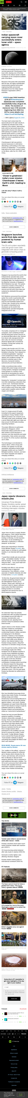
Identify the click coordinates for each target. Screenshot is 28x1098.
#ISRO (5, 97)
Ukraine (19, 791)
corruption (15, 574)
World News (9, 31)
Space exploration (11, 213)
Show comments (14, 227)
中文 (26, 1031)
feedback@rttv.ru (18, 221)
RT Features (6, 866)
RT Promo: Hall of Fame (14, 1074)
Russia (8, 789)
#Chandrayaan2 (17, 99)
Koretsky (18, 548)
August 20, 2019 (19, 117)
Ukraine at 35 (6, 794)
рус (11, 1031)
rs (22, 1031)
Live (14, 1046)
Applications (14, 1049)
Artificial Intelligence (8, 474)
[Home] (2, 2)
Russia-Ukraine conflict (9, 791)
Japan (3, 789)
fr (18, 1031)
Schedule (14, 1056)
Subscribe (14, 998)
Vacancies (14, 1085)
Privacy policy (14, 1067)
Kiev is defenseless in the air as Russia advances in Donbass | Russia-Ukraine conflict (14, 9)
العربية (2, 1031)
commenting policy (17, 218)
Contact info (14, 1078)
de (15, 1031)
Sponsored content (14, 1060)
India (3, 213)
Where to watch (14, 1053)
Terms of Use (14, 1064)
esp (7, 1031)
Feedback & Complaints (14, 1081)
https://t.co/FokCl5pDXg (14, 114)
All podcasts (23, 1009)
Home (4, 31)
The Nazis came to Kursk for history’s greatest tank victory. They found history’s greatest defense (13, 885)
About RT (14, 1071)
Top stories (5, 821)
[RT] (3, 1034)
